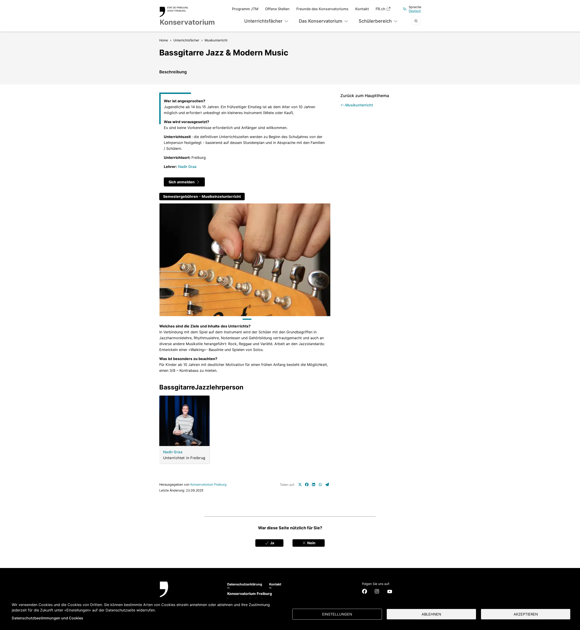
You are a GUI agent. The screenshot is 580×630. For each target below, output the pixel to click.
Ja (271, 543)
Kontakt (362, 9)
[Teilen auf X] (300, 484)
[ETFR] (189, 595)
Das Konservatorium (320, 21)
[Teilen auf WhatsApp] (320, 484)
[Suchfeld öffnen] (416, 21)
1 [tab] (246, 319)
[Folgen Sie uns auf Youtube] (389, 591)
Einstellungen (337, 614)
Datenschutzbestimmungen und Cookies (47, 618)
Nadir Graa (187, 166)
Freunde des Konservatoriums (322, 9)
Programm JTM (245, 9)
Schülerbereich (375, 21)
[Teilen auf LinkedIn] (313, 484)
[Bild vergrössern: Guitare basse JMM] (245, 259)
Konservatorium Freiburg (208, 484)
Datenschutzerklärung (244, 584)
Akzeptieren (526, 614)
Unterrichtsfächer (263, 21)
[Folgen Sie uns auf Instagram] (377, 591)
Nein (310, 543)
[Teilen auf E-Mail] (327, 484)
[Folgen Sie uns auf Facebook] (364, 591)
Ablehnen (431, 614)
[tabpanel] (245, 259)
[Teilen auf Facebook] (307, 484)
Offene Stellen (277, 9)
